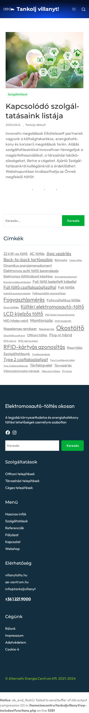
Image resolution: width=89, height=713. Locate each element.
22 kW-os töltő (15, 253)
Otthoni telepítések (20, 474)
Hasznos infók (15, 514)
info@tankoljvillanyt (20, 589)
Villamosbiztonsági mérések (21, 371)
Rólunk (10, 628)
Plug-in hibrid (60, 335)
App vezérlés (58, 253)
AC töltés (37, 253)
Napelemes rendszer (20, 328)
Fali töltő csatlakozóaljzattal (29, 287)
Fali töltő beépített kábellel (54, 281)
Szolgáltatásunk (16, 353)
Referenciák (14, 528)
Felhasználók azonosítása (49, 293)
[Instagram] (14, 432)
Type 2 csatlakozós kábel (62, 360)
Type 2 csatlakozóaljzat (25, 359)
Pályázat (12, 535)
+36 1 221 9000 (18, 598)
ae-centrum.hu (17, 582)
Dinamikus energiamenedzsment (27, 265)
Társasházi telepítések (22, 481)
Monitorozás (41, 320)
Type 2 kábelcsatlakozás (15, 365)
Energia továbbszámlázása (17, 282)
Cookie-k (12, 649)
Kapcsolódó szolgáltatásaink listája (42, 111)
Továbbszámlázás (41, 354)
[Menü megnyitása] (73, 9)
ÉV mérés (67, 371)
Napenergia (46, 329)
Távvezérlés (63, 365)
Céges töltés (75, 260)
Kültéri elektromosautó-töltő (52, 306)
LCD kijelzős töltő (23, 313)
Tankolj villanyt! (38, 9)
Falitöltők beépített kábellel (16, 293)
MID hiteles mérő (15, 320)
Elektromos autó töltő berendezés (31, 270)
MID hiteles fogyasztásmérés (60, 314)
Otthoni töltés (37, 335)
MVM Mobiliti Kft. (63, 320)
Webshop (12, 548)
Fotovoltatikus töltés (63, 300)
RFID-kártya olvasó (28, 340)
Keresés (73, 220)
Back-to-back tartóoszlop (28, 259)
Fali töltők (66, 287)
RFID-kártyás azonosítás (34, 346)
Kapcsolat (13, 542)
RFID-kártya (9, 340)
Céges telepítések (19, 487)
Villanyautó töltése (50, 371)
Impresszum (14, 635)
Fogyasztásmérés (24, 299)
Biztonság (61, 260)
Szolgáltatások (17, 94)
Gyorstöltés (11, 307)
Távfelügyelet (41, 365)
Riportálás (75, 347)
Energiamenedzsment (66, 276)
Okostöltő (70, 328)
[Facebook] (7, 432)
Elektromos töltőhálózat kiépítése (28, 276)
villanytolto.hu (16, 575)
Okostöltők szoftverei (14, 335)
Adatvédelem (15, 642)
